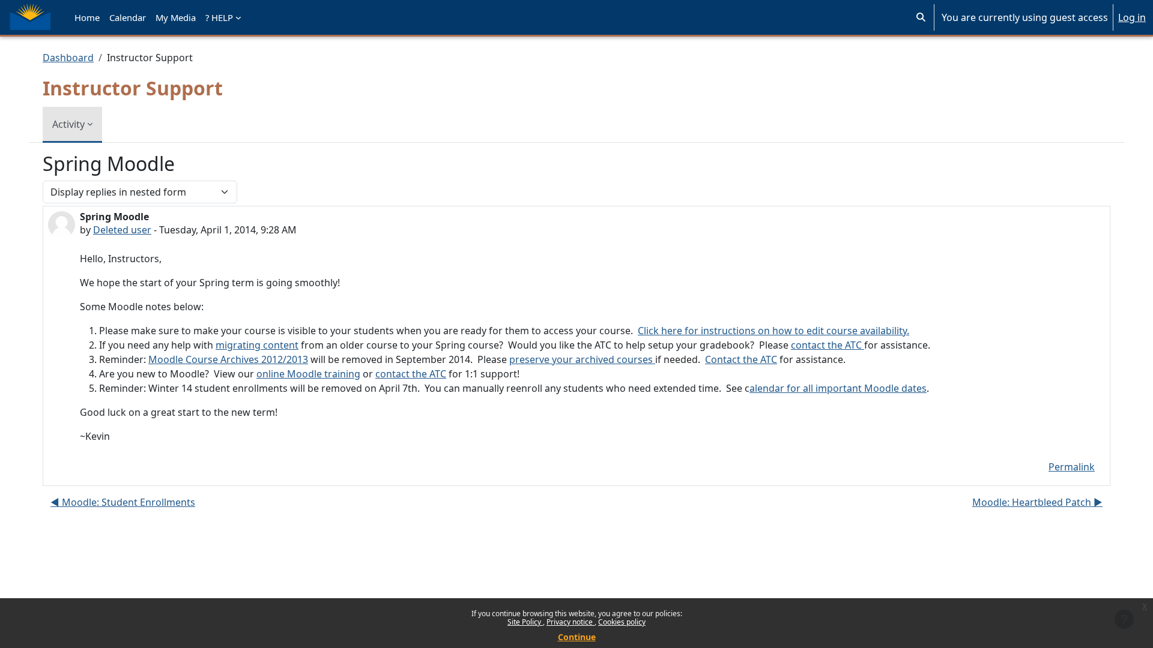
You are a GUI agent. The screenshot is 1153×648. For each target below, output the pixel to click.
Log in (1132, 17)
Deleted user (122, 229)
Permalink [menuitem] (1072, 466)
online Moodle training (308, 373)
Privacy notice (570, 622)
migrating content (257, 345)
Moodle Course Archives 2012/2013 (228, 359)
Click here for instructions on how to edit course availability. (773, 330)
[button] (920, 17)
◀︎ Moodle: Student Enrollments (122, 502)
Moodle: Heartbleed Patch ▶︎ (1037, 502)
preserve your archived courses (582, 359)
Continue (577, 637)
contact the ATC (827, 345)
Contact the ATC (741, 359)
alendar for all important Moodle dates (838, 388)
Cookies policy (622, 622)
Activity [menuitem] (68, 124)
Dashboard (68, 57)
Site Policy (525, 622)
